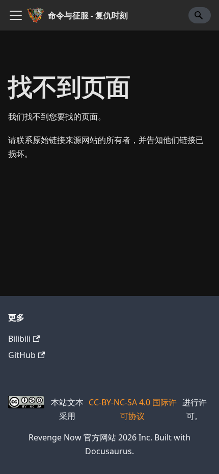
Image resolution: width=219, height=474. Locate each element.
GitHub (22, 355)
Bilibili (19, 338)
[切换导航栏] (15, 15)
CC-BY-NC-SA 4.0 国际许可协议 (133, 409)
